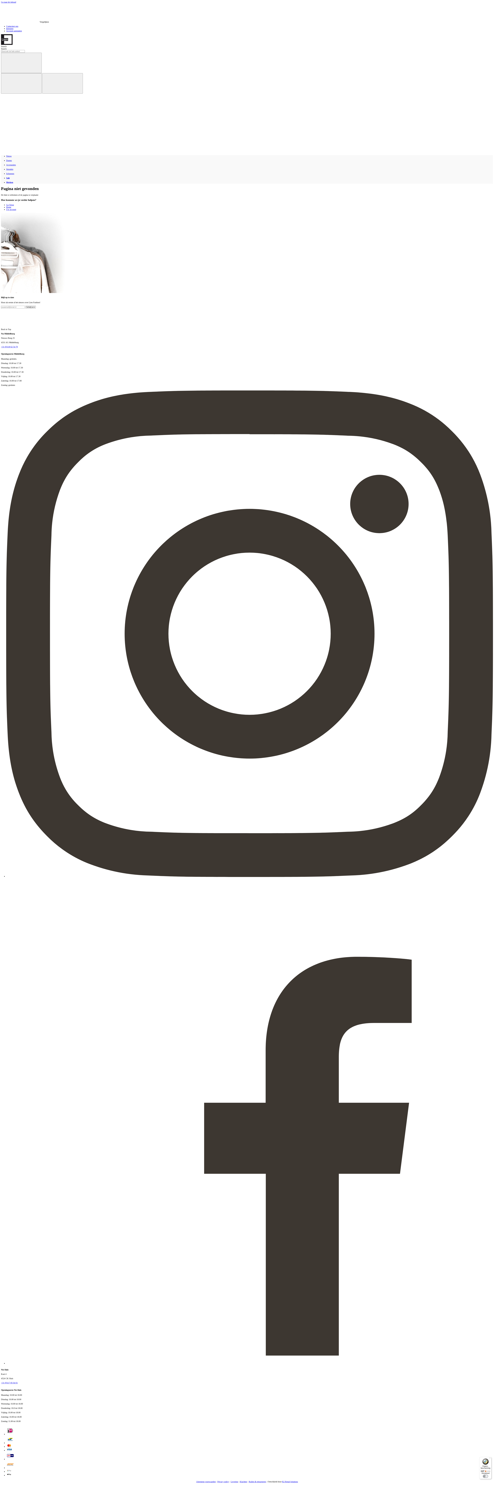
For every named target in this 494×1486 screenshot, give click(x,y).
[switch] (485, 1476)
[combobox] (13, 51)
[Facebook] (249, 1363)
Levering (234, 1482)
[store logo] (7, 44)
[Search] (21, 63)
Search (4, 49)
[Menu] (489, 1458)
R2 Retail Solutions (290, 1482)
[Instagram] (249, 876)
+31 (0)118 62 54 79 (9, 347)
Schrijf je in (30, 307)
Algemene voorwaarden (206, 1482)
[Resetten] (21, 83)
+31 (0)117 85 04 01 (9, 1383)
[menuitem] (249, 156)
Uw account (11, 209)
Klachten (243, 1482)
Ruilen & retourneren (257, 1482)
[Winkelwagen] (20, 152)
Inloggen (9, 29)
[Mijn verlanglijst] (20, 112)
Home (8, 207)
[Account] (20, 132)
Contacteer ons (12, 26)
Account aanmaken (14, 31)
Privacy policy (223, 1482)
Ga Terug (10, 205)
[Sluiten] (62, 83)
